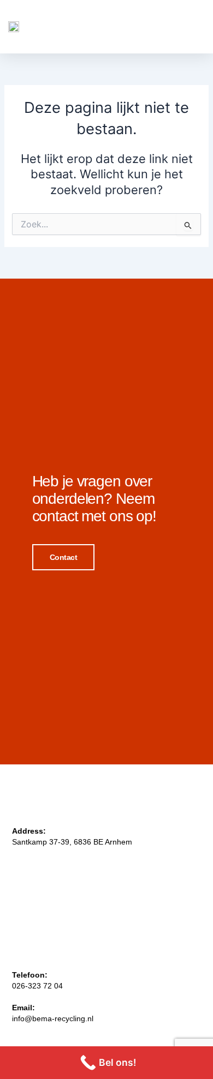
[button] (191, 26)
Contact (64, 557)
